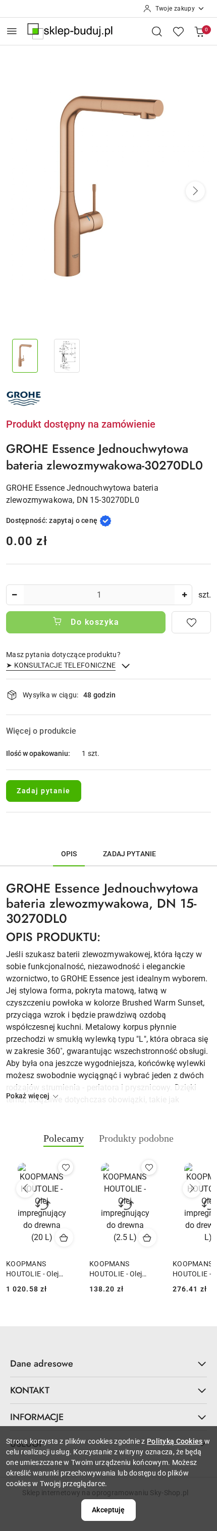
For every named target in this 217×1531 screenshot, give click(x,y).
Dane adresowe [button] (41, 1363)
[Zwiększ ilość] (184, 595)
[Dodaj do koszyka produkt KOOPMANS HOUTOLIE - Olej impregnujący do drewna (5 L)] (151, 1237)
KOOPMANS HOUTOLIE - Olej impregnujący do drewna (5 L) (120, 1269)
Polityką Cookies (174, 1441)
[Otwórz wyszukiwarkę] (156, 31)
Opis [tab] (69, 854)
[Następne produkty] (192, 1188)
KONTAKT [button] (29, 1390)
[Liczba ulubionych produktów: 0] (178, 31)
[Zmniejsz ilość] (14, 595)
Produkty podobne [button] (136, 1138)
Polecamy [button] (63, 1138)
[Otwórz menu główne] (12, 31)
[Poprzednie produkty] (25, 1188)
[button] (195, 191)
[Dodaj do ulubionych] (191, 622)
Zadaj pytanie (44, 791)
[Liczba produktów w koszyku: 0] (199, 31)
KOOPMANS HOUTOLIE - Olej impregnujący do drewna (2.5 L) (37, 1269)
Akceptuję (108, 1510)
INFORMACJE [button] (37, 1417)
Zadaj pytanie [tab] (129, 854)
